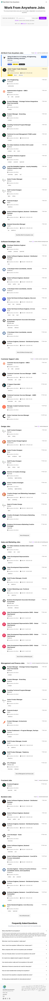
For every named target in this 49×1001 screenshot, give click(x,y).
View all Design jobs (24, 535)
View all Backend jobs (24, 915)
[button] (46, 2)
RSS (4, 996)
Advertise (5, 994)
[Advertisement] (24, 38)
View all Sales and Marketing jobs (24, 656)
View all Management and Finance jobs (24, 773)
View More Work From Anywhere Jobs (24, 234)
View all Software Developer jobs (24, 352)
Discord (24, 23)
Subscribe (42, 18)
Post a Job (5, 992)
